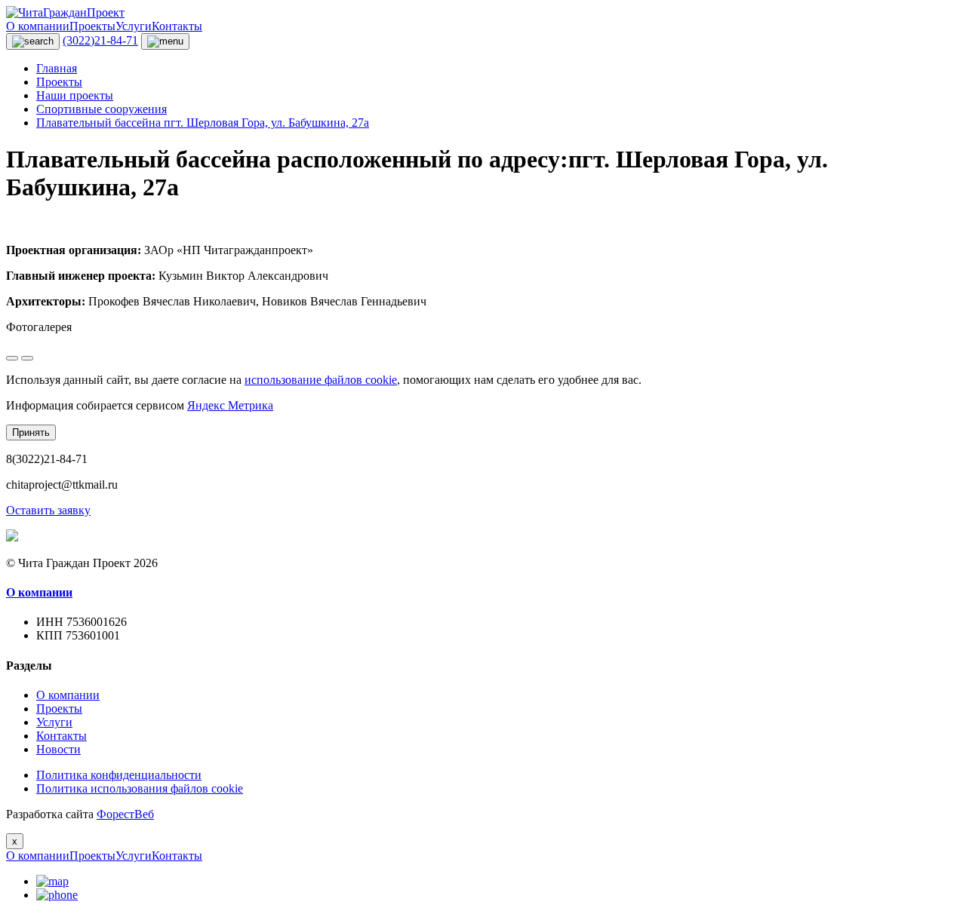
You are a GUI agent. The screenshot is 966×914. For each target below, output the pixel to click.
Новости (58, 749)
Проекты (92, 26)
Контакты (177, 26)
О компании (37, 26)
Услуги (133, 26)
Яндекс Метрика (230, 405)
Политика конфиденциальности (119, 774)
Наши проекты (74, 95)
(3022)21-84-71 (100, 40)
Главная (56, 68)
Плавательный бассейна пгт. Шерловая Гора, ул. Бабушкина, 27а (202, 122)
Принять (31, 432)
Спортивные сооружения (101, 109)
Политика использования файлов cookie (139, 788)
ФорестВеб (125, 814)
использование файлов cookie (321, 379)
